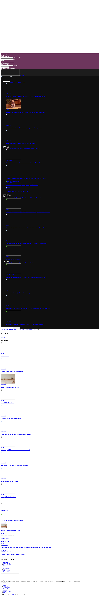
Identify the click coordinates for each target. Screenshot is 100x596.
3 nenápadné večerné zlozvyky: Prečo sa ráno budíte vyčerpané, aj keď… (26, 112)
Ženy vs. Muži (29, 262)
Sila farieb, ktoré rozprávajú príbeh (10, 387)
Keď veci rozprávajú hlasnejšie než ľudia (12, 371)
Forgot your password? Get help (7, 62)
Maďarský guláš (5, 541)
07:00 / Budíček (6, 81)
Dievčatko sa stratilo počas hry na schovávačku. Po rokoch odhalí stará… (26, 243)
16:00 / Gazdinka (7, 195)
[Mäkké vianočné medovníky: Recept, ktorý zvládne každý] (12, 181)
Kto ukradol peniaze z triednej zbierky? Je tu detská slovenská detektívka (26, 227)
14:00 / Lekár (6, 194)
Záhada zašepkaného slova (13, 259)
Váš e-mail (15, 65)
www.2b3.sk (12, 594)
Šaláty (38, 148)
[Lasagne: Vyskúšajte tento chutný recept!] (8, 187)
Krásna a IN (15, 82)
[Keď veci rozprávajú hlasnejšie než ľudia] (8, 367)
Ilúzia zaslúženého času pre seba (9, 481)
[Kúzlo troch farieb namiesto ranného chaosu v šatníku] (13, 139)
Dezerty (15, 148)
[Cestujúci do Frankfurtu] (8, 399)
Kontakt (5, 592)
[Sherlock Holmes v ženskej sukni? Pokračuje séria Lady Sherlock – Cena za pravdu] (13, 208)
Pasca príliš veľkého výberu (8, 497)
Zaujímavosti (37, 197)
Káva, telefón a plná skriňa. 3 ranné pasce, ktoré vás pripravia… (24, 128)
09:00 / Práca (6, 146)
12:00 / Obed (6, 147)
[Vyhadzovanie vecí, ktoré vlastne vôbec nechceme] (8, 461)
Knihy (17, 197)
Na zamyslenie (6, 587)
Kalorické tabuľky (7, 591)
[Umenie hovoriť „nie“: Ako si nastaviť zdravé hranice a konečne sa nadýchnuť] (13, 273)
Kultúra (20, 197)
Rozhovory (42, 197)
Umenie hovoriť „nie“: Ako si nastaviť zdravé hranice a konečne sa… (25, 277)
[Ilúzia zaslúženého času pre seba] (8, 477)
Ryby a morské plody (32, 148)
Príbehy (23, 82)
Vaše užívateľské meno (18, 57)
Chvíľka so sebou (13, 262)
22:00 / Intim (6, 261)
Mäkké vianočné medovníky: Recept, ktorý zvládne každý (22, 185)
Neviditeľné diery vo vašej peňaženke (11, 418)
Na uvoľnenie (6, 586)
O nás (4, 585)
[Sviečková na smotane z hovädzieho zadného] (6, 551)
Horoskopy (19, 262)
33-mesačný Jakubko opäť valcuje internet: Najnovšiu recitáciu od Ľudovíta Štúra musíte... (26, 547)
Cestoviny (11, 148)
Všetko (7, 82)
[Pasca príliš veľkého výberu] (8, 493)
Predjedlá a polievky (23, 148)
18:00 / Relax (6, 196)
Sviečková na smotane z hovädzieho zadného (13, 554)
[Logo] (5, 78)
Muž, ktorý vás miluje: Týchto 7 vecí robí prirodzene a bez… (23, 292)
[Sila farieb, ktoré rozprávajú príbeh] (8, 383)
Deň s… (11, 82)
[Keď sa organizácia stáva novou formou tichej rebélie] (8, 446)
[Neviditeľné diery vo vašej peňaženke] (8, 414)
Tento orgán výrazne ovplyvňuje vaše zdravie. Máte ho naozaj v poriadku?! (19, 329)
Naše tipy (20, 82)
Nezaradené (3, 353)
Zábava (33, 197)
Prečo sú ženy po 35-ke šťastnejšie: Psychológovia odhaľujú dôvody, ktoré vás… (28, 308)
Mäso (18, 148)
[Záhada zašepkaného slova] (13, 255)
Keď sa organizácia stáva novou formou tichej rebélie (15, 450)
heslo (14, 59)
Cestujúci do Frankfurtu (7, 403)
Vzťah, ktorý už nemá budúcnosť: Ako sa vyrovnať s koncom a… (24, 324)
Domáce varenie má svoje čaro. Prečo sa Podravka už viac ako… (24, 163)
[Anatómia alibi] (8, 352)
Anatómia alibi (5, 356)
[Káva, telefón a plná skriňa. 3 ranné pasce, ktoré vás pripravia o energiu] (13, 124)
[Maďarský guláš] (5, 538)
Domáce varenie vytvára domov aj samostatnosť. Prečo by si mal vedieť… (26, 178)
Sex (22, 262)
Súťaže (27, 197)
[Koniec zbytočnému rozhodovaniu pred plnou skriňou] (8, 430)
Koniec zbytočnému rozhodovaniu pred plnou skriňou (16, 434)
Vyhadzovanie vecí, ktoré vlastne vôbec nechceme (14, 465)
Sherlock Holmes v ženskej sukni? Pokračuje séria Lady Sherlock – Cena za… (28, 212)
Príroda (23, 197)
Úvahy (30, 197)
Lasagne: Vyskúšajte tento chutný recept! (17, 191)
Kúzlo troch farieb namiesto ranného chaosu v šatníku (21, 143)
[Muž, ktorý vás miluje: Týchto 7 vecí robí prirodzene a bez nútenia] (13, 289)
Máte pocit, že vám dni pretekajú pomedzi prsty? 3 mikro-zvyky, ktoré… (26, 96)
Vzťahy (24, 262)
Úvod (2, 329)
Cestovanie (11, 197)
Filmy (15, 197)
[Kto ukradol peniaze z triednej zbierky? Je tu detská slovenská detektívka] (13, 223)
